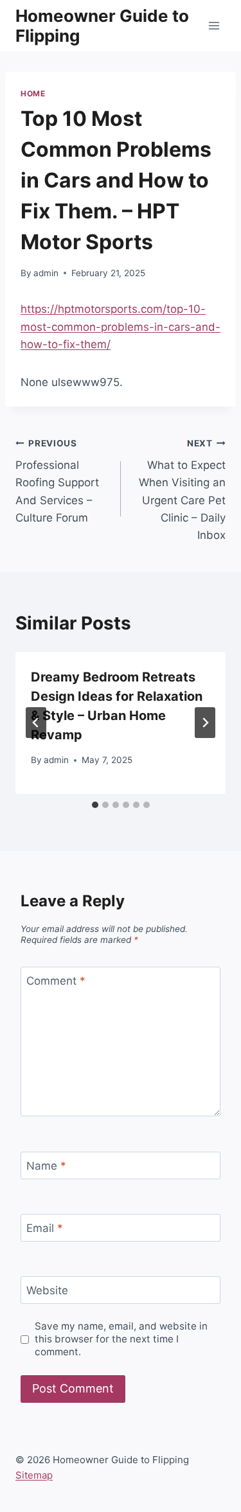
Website (47, 1290)
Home (33, 93)
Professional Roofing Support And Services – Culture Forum (57, 481)
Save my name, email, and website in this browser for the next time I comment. (121, 1339)
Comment (55, 980)
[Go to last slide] (36, 722)
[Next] (205, 722)
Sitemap (34, 1475)
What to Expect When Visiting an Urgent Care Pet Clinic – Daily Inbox (182, 489)
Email (44, 1228)
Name (46, 1165)
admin (45, 273)
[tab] (95, 805)
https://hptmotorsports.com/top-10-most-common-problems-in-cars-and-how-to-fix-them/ (120, 326)
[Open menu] (214, 25)
